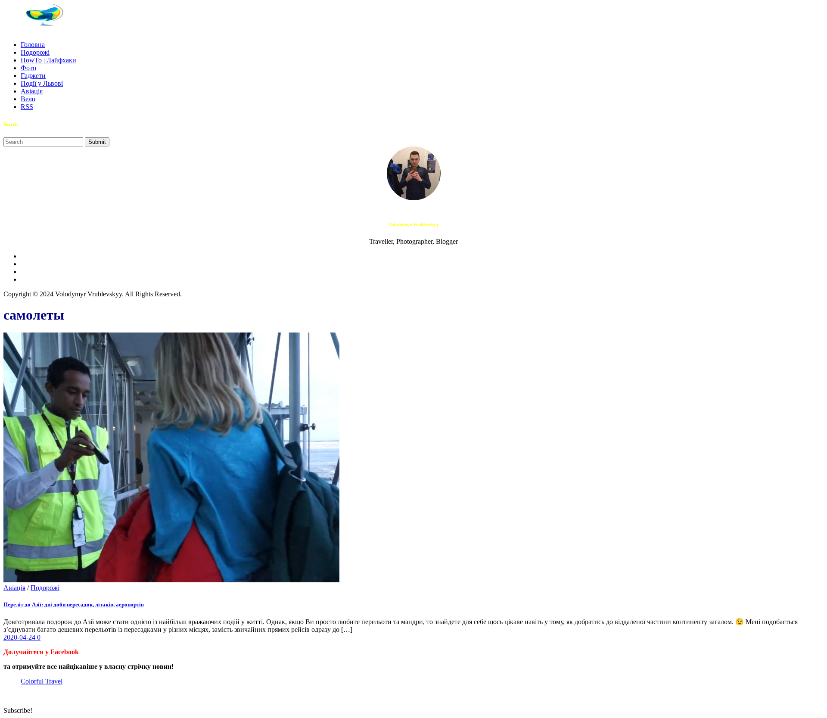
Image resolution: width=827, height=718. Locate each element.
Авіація (32, 91)
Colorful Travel (41, 681)
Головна (33, 44)
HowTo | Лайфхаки (48, 60)
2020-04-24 (20, 637)
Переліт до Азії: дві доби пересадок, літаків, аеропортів (73, 604)
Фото (28, 67)
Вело (28, 99)
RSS (27, 106)
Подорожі (35, 52)
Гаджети (33, 75)
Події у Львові (42, 83)
